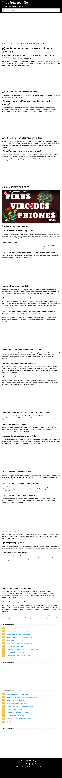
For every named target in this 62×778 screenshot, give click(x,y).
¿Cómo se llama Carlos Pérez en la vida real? (18, 703)
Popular (20, 6)
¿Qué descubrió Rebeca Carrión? (15, 628)
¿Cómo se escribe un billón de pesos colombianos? (20, 637)
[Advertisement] (31, 26)
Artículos (4, 6)
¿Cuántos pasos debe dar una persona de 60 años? (20, 706)
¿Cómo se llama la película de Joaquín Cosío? (18, 655)
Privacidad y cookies (40, 767)
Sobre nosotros (20, 767)
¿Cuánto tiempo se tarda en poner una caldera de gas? (17, 618)
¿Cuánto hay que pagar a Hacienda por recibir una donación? (22, 649)
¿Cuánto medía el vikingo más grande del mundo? (19, 712)
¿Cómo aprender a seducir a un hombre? (17, 640)
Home (3, 43)
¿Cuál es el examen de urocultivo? (15, 700)
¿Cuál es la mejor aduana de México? (49, 618)
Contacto (29, 767)
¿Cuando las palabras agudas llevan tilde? (17, 721)
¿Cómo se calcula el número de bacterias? (17, 694)
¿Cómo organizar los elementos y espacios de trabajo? (21, 718)
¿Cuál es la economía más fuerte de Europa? (18, 631)
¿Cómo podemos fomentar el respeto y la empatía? (20, 643)
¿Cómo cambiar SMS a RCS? (14, 709)
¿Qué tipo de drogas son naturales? (16, 715)
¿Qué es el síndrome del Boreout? (15, 646)
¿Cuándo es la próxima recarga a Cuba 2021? (18, 634)
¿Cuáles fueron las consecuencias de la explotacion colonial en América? (25, 697)
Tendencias (12, 6)
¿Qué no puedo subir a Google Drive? (16, 652)
